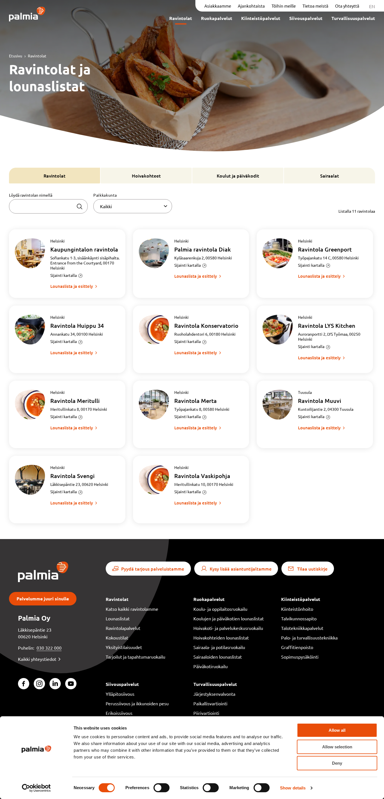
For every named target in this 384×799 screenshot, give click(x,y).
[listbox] (132, 206)
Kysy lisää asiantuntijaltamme (241, 568)
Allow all (337, 730)
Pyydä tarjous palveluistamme (152, 568)
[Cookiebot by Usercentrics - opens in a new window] (36, 788)
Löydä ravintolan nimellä (30, 194)
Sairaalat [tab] (329, 175)
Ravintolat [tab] (54, 175)
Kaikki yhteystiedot (37, 659)
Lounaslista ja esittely (71, 286)
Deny (337, 763)
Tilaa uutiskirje (312, 568)
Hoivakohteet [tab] (146, 175)
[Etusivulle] (27, 14)
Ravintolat (37, 55)
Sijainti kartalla (63, 275)
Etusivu (15, 55)
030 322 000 (49, 647)
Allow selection (337, 746)
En (372, 6)
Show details (293, 787)
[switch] (161, 787)
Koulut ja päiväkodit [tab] (238, 175)
